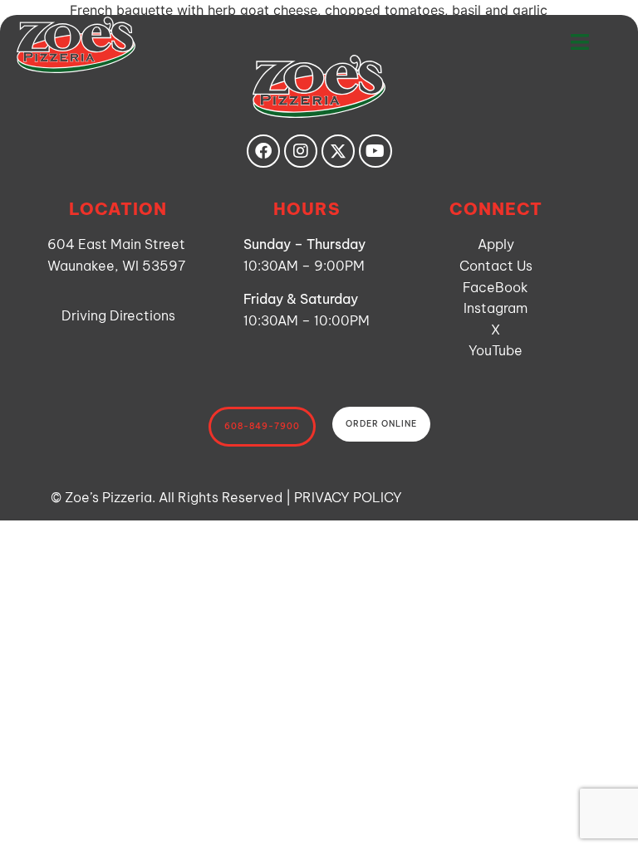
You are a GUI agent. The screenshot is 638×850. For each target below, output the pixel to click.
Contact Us (495, 265)
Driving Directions (118, 315)
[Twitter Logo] (338, 151)
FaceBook (495, 287)
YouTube (496, 350)
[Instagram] (300, 151)
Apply (496, 244)
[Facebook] (263, 151)
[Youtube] (375, 151)
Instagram (496, 308)
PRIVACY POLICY (348, 497)
